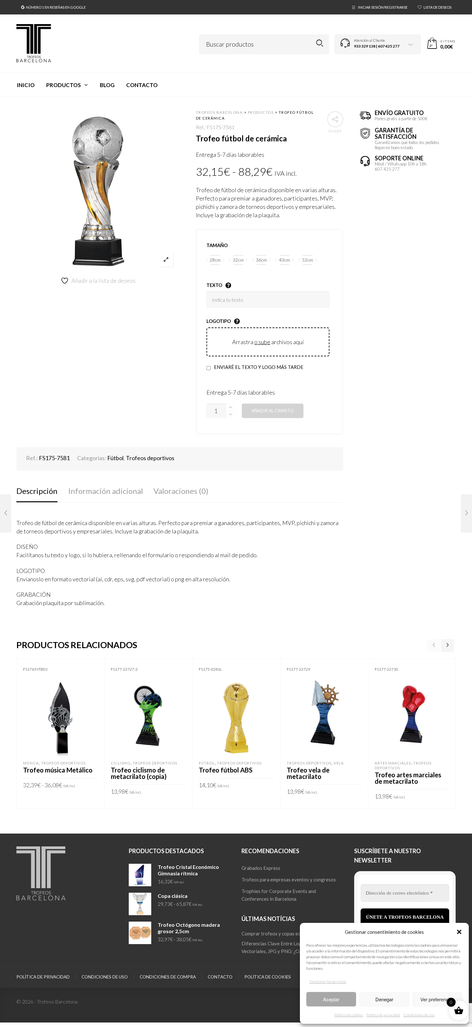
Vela (339, 763)
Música (31, 763)
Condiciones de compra (168, 976)
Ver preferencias (437, 999)
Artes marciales (393, 763)
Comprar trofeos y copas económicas (280, 933)
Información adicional (105, 491)
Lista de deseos (437, 7)
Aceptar (331, 999)
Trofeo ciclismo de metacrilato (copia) (139, 773)
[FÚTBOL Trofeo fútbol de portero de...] (466, 513)
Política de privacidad (383, 1015)
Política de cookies (348, 1015)
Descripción (36, 491)
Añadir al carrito (272, 410)
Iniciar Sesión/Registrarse (382, 7)
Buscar (319, 43)
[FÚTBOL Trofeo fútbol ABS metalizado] (5, 513)
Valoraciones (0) (180, 491)
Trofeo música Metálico (57, 770)
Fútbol (115, 457)
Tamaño (217, 245)
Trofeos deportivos (150, 457)
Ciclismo (120, 763)
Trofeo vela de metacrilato (308, 773)
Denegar (384, 999)
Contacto (220, 976)
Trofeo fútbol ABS (225, 770)
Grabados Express (260, 868)
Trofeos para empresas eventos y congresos (288, 879)
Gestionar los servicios (328, 981)
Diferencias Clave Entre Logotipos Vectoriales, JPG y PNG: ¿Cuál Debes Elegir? (288, 947)
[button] (459, 932)
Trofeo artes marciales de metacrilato (408, 778)
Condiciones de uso (418, 1015)
